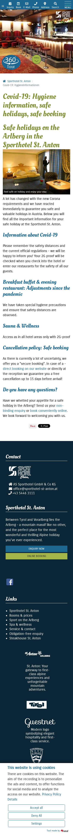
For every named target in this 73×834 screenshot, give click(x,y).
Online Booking (36, 556)
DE (3, 6)
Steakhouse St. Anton (25, 638)
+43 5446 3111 (23, 493)
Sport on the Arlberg (24, 620)
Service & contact (22, 629)
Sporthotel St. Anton (24, 611)
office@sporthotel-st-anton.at (35, 489)
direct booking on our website (25, 369)
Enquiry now (36, 548)
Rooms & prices (20, 615)
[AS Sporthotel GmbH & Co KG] (63, 15)
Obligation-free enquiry (26, 634)
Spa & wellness (20, 624)
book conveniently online (48, 411)
